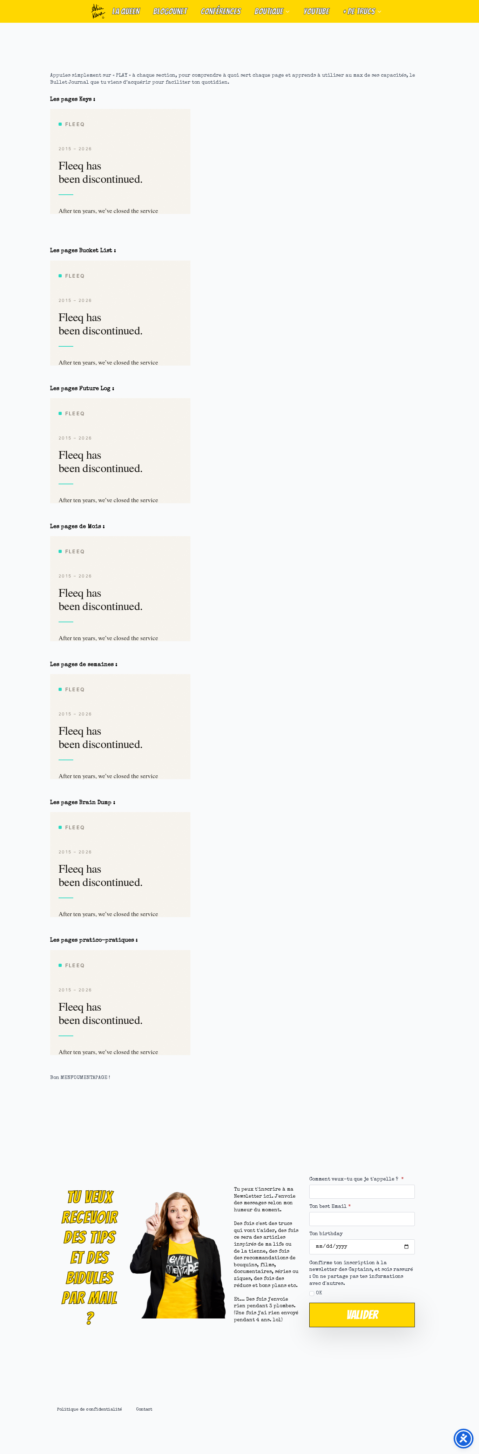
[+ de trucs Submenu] (381, 11)
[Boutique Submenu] (289, 11)
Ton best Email (330, 1206)
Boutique (269, 11)
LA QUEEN (125, 11)
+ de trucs (359, 11)
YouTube (316, 11)
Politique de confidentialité (89, 1409)
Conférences (221, 11)
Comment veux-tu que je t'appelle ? (356, 1179)
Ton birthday (326, 1234)
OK (319, 1293)
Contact (144, 1409)
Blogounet (170, 11)
